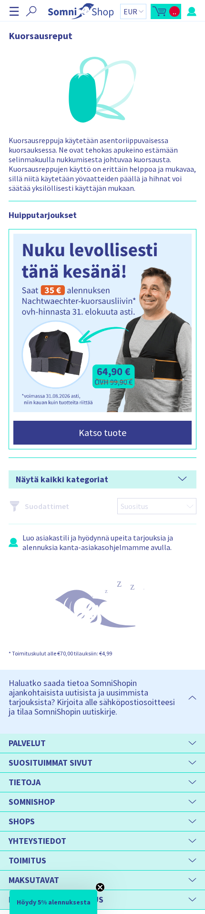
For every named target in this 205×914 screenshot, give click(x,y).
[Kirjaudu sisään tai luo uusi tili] (191, 11)
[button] (14, 11)
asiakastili (52, 537)
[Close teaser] (100, 887)
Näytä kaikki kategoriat (62, 479)
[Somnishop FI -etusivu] (81, 11)
